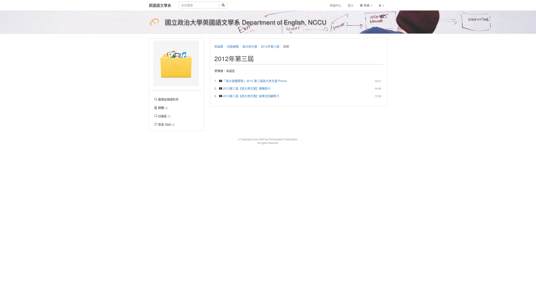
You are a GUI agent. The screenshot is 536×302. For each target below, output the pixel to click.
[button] (381, 5)
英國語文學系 (160, 5)
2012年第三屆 (270, 46)
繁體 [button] (366, 5)
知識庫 (218, 46)
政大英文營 (249, 46)
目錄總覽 (233, 46)
